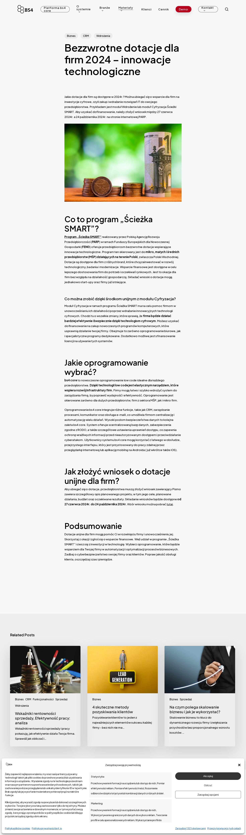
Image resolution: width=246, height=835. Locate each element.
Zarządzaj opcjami (208, 794)
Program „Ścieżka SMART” (82, 237)
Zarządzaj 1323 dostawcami (190, 828)
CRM (86, 36)
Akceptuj (208, 776)
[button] (239, 765)
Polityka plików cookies (17, 828)
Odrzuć (208, 785)
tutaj (170, 504)
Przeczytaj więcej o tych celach (224, 828)
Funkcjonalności (43, 699)
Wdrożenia (103, 36)
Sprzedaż (61, 699)
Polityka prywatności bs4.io (47, 828)
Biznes (71, 36)
